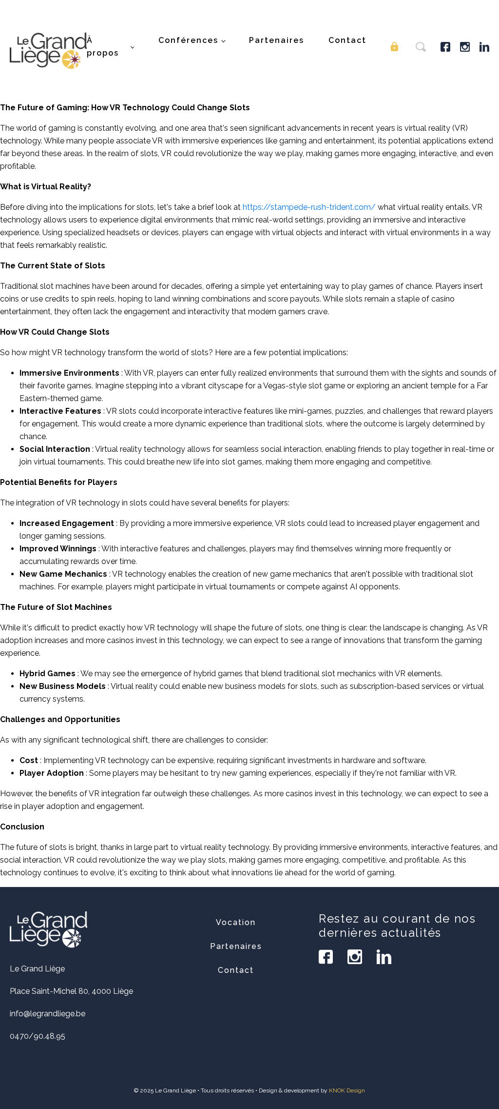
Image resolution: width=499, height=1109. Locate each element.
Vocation (236, 922)
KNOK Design (347, 1090)
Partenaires (276, 40)
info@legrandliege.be (47, 1013)
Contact (347, 40)
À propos (103, 47)
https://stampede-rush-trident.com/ (309, 207)
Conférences (188, 40)
